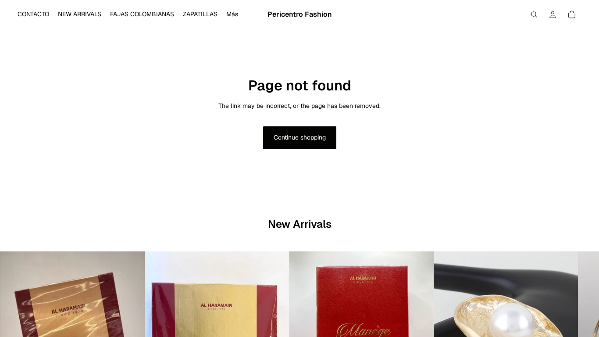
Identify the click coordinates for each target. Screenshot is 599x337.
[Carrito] (571, 14)
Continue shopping (300, 137)
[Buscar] (534, 14)
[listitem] (232, 14)
